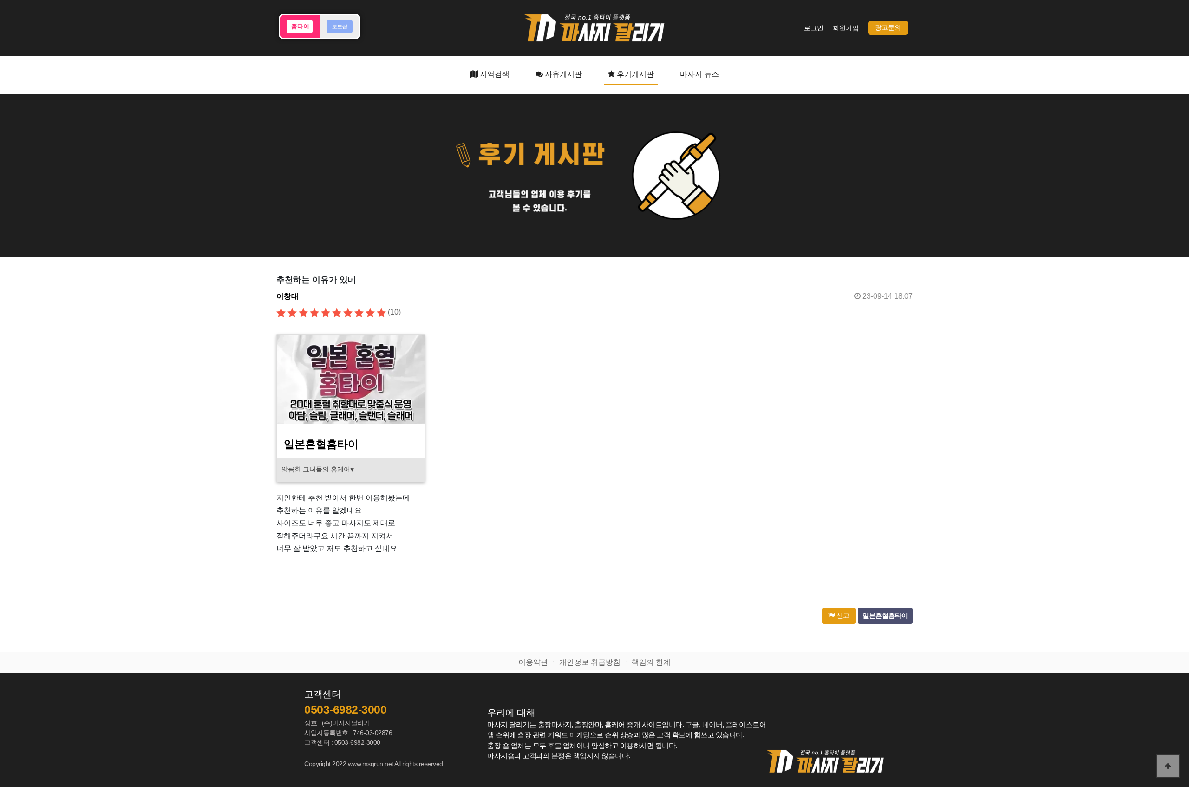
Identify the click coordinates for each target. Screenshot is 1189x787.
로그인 (813, 28)
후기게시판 (634, 74)
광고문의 (888, 27)
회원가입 (846, 28)
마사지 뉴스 (699, 74)
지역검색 (494, 74)
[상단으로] (1168, 766)
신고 (842, 615)
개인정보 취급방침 (590, 662)
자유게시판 (562, 74)
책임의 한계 (651, 662)
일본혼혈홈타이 (885, 615)
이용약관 (533, 662)
